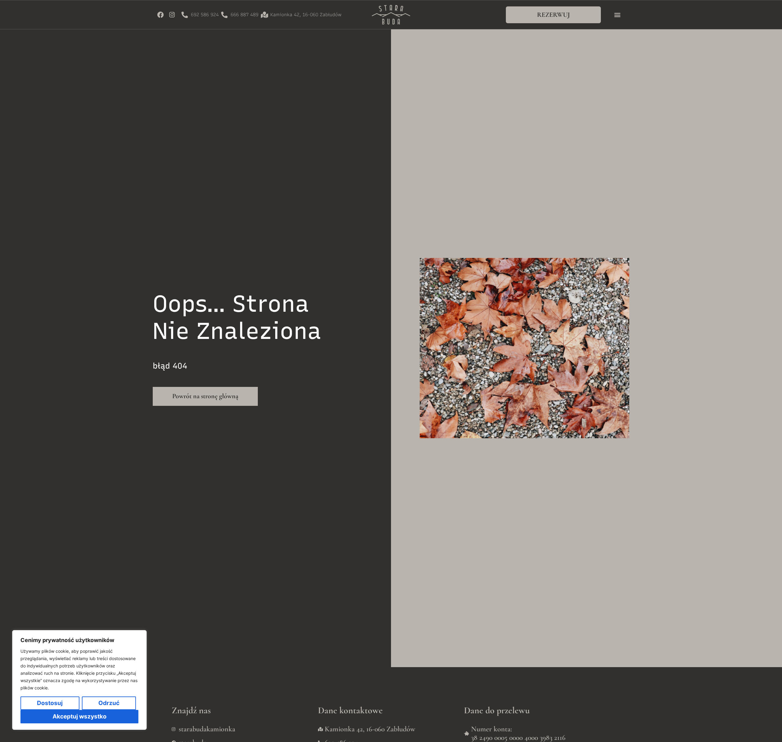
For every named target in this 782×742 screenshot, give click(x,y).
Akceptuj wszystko (80, 716)
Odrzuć (108, 703)
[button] (617, 15)
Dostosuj (50, 703)
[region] (79, 680)
